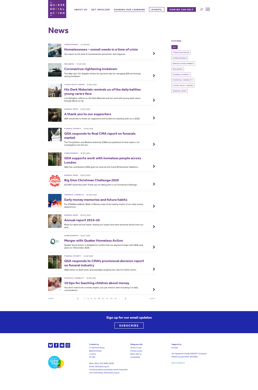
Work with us (135, 354)
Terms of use (135, 347)
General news (180, 91)
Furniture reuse (181, 52)
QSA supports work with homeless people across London (102, 160)
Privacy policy (136, 351)
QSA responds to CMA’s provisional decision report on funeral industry (104, 263)
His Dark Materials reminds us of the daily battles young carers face (102, 91)
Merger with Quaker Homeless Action (93, 240)
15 (115, 299)
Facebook (56, 345)
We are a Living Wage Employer (56, 362)
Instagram (67, 345)
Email (62, 345)
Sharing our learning (129, 9)
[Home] (57, 9)
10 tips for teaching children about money (96, 283)
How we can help (182, 9)
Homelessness (180, 58)
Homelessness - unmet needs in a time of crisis (101, 49)
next (125, 299)
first (51, 299)
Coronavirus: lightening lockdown (90, 69)
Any (174, 47)
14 (111, 299)
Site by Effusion (178, 363)
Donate (156, 9)
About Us (80, 9)
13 (107, 299)
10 (95, 299)
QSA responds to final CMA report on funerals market (100, 135)
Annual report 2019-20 (82, 220)
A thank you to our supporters (87, 114)
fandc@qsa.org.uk (111, 372)
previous (77, 299)
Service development (183, 64)
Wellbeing (178, 69)
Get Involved (100, 9)
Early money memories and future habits (95, 199)
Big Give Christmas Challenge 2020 (91, 180)
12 (103, 299)
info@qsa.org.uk (102, 366)
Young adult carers (183, 85)
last (152, 299)
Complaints (135, 357)
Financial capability (183, 80)
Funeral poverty (181, 75)
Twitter (50, 345)
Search (201, 9)
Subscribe (129, 325)
